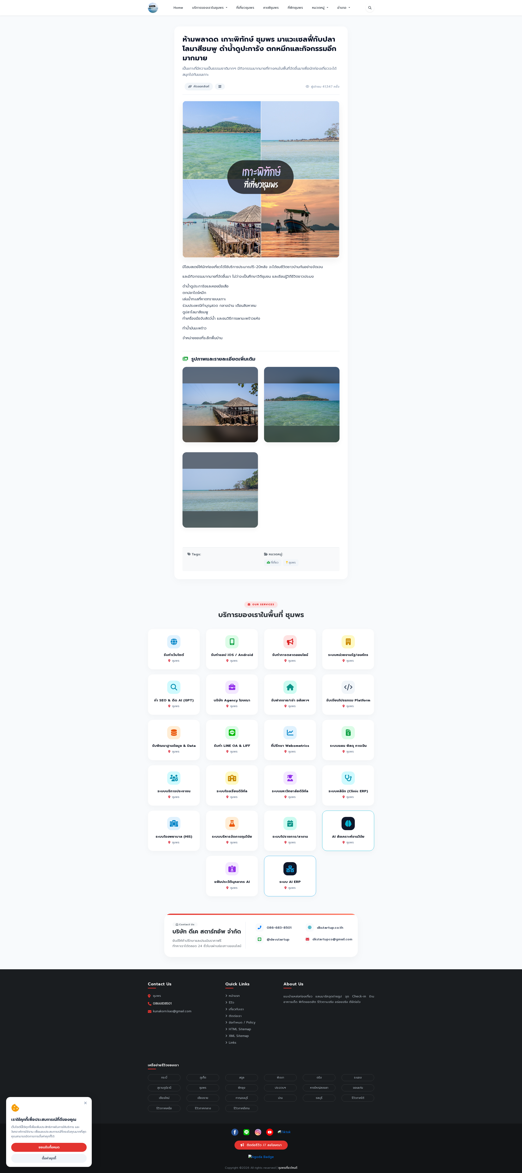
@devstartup (278, 939)
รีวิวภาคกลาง (203, 1108)
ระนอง (358, 1077)
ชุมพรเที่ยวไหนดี (287, 1168)
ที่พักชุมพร (295, 7)
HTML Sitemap (240, 1029)
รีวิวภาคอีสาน (242, 1108)
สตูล (241, 1077)
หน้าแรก (234, 996)
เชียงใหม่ (164, 1098)
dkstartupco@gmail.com (332, 939)
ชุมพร (292, 562)
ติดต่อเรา (235, 1016)
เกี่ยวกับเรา (236, 1009)
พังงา (280, 1077)
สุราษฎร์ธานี (164, 1088)
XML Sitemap (239, 1036)
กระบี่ (164, 1077)
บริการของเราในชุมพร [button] (208, 7)
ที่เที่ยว (274, 562)
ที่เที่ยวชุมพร (245, 7)
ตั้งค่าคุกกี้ (49, 1158)
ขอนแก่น (358, 1088)
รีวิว (231, 1002)
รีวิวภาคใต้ (358, 1098)
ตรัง (319, 1077)
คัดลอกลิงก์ (201, 86)
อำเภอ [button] (342, 7)
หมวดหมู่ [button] (319, 7)
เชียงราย (203, 1098)
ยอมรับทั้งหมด (49, 1147)
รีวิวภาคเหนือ (164, 1108)
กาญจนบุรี (242, 1098)
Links (232, 1042)
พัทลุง (241, 1088)
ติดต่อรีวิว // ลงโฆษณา (264, 1145)
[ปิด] (85, 1103)
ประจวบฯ (280, 1088)
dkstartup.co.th (330, 927)
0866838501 (162, 1003)
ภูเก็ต (203, 1077)
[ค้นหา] (370, 7)
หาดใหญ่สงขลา (319, 1088)
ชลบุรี (319, 1098)
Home (178, 7)
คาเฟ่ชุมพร (271, 7)
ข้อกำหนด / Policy (242, 1022)
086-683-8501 (279, 927)
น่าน (280, 1098)
